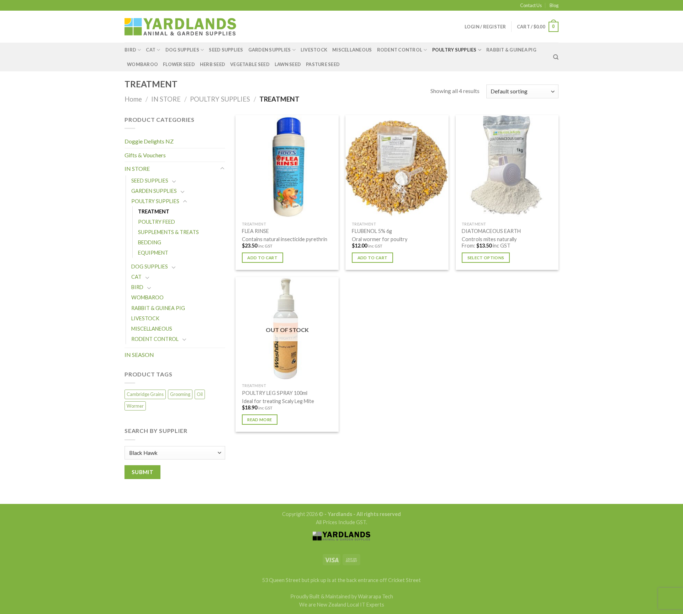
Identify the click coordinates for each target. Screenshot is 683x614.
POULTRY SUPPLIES (454, 50)
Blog (554, 5)
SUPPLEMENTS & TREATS (168, 232)
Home (133, 99)
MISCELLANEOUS (352, 50)
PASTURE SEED (323, 64)
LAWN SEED (288, 64)
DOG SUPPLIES (182, 50)
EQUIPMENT (153, 253)
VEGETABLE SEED (250, 64)
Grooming (180, 394)
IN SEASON (139, 354)
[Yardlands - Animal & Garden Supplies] (180, 26)
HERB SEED (212, 64)
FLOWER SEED (179, 64)
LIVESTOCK (314, 50)
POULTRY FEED (156, 222)
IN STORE (166, 99)
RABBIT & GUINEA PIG (511, 50)
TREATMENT (153, 211)
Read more (259, 419)
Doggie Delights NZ (149, 141)
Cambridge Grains (145, 394)
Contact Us (531, 5)
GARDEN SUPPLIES (269, 50)
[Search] (555, 57)
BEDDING (149, 242)
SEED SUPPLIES (226, 50)
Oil (200, 394)
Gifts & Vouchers (145, 155)
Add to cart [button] (262, 257)
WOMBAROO (142, 64)
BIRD (130, 50)
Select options (485, 257)
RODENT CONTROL (400, 50)
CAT (150, 50)
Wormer (135, 406)
